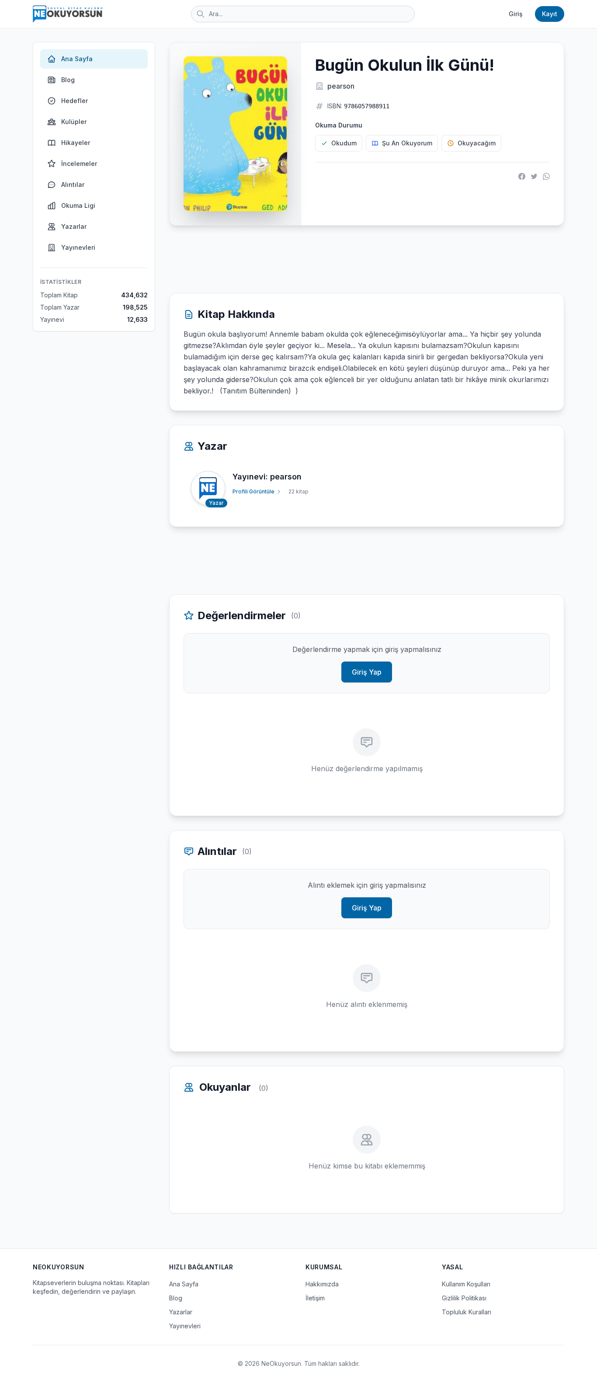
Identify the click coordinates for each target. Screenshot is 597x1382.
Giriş (516, 13)
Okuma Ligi (78, 205)
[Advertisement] (366, 259)
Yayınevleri (78, 247)
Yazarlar (74, 226)
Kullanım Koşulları (466, 1284)
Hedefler (74, 100)
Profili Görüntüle (253, 491)
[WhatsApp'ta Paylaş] (546, 176)
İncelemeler (79, 163)
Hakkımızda (322, 1284)
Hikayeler (75, 142)
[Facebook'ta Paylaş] (521, 176)
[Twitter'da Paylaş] (534, 176)
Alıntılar (72, 184)
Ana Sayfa (77, 58)
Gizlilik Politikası (464, 1298)
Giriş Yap (367, 672)
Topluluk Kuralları (466, 1312)
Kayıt (549, 13)
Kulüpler (74, 121)
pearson (340, 86)
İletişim (315, 1298)
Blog (68, 79)
